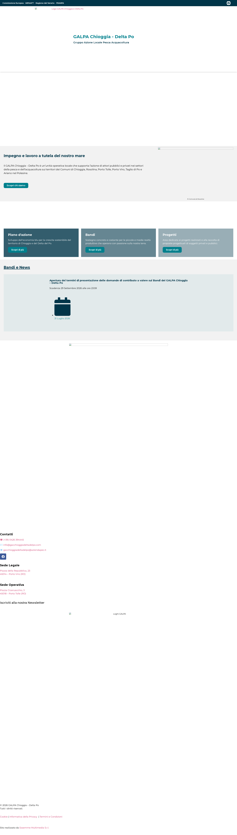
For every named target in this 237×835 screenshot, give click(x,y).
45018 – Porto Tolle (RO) (13, 593)
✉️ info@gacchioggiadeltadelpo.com (20, 545)
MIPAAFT (29, 3)
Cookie (4, 816)
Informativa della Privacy (23, 816)
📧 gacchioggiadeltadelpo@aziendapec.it (23, 550)
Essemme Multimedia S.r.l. (34, 827)
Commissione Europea (13, 3)
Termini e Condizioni (51, 816)
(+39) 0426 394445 (12, 539)
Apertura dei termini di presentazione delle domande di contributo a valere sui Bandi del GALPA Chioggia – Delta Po (118, 281)
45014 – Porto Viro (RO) (13, 574)
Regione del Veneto (45, 3)
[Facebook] (228, 3)
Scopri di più (17, 249)
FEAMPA (60, 3)
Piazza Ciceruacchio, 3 (12, 590)
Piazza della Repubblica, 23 (15, 570)
